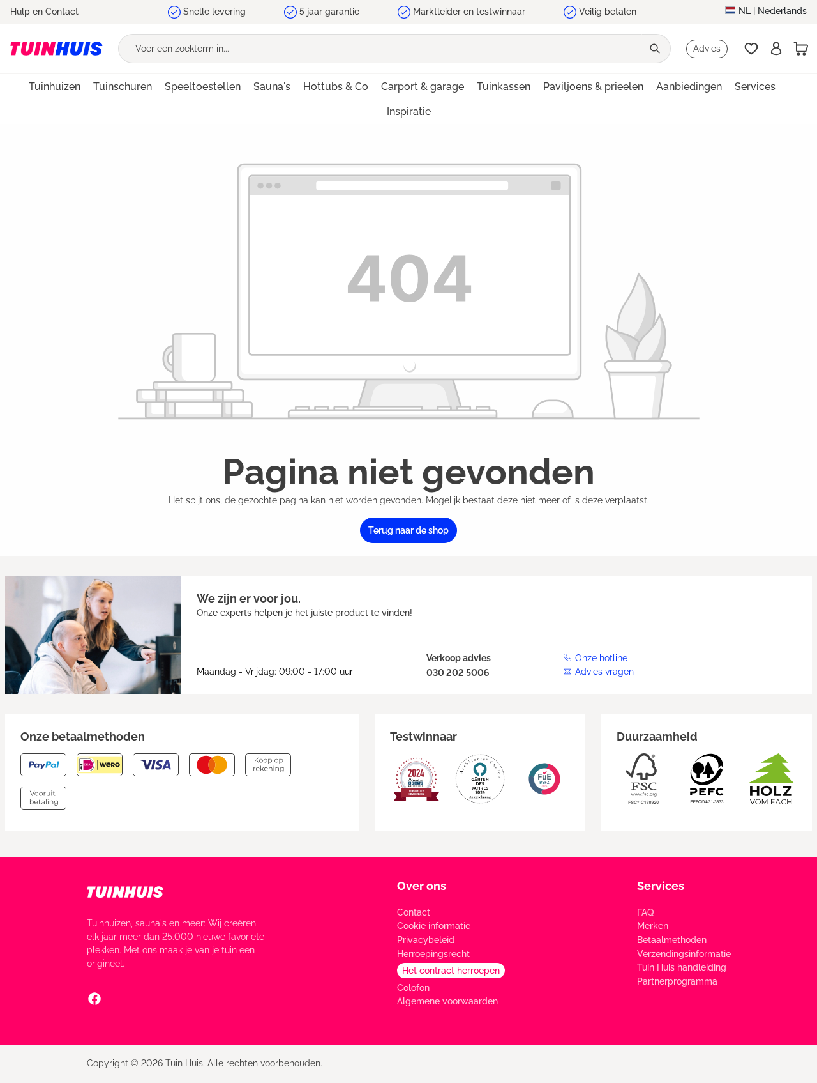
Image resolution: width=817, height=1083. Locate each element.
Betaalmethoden (672, 940)
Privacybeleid (425, 940)
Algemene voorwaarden (447, 1001)
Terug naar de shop (408, 530)
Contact (413, 912)
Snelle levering (214, 11)
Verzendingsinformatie (684, 954)
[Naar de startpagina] (56, 49)
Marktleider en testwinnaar (469, 11)
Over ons (421, 886)
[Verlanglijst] (751, 48)
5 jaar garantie (329, 11)
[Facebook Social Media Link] (94, 998)
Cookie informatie (433, 926)
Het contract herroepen (451, 970)
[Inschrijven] (776, 48)
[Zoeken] (656, 48)
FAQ (645, 912)
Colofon (413, 988)
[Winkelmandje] (801, 48)
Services (660, 886)
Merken (652, 926)
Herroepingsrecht (433, 954)
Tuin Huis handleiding (681, 967)
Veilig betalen (607, 11)
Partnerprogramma (677, 981)
